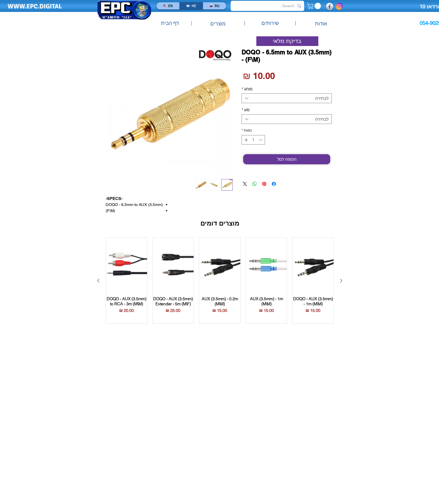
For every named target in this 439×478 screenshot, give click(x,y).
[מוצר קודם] (341, 281)
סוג (246, 109)
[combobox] (287, 98)
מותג (247, 88)
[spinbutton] (253, 139)
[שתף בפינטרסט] (264, 184)
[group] (219, 280)
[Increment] (245, 139)
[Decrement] (261, 139)
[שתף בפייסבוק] (274, 184)
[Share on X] (245, 184)
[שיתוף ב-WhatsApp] (255, 184)
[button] (314, 6)
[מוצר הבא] (98, 281)
